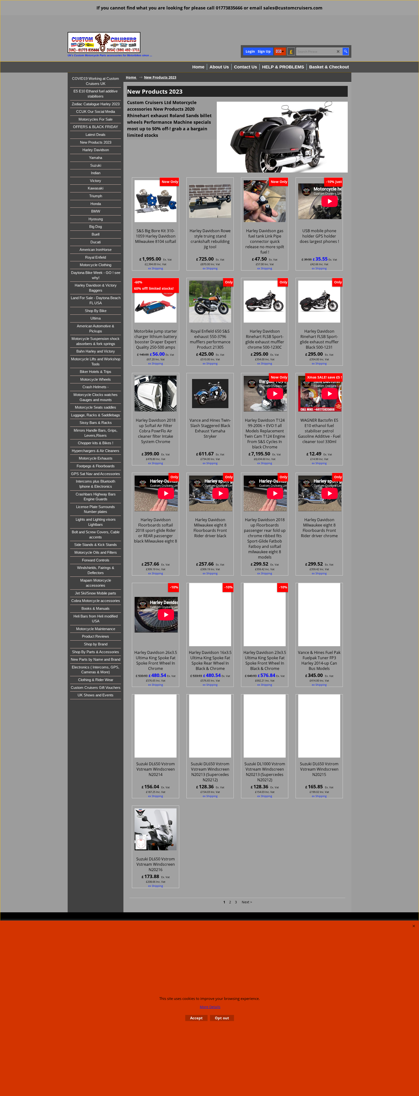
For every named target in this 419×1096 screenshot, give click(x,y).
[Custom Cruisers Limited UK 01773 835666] (104, 42)
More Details (210, 1007)
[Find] (346, 51)
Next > (247, 902)
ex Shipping (155, 268)
